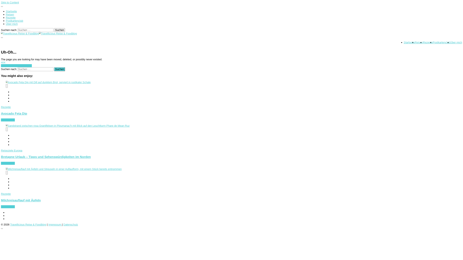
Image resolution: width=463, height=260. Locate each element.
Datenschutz (70, 224)
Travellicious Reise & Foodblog (28, 224)
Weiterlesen (8, 119)
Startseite (11, 11)
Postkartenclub (14, 20)
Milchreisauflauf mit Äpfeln (21, 200)
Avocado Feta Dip (14, 113)
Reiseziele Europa (11, 150)
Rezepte (11, 17)
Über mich (12, 23)
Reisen (10, 14)
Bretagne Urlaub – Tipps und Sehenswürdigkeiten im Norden (46, 157)
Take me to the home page (16, 65)
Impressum (55, 224)
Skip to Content (10, 2)
